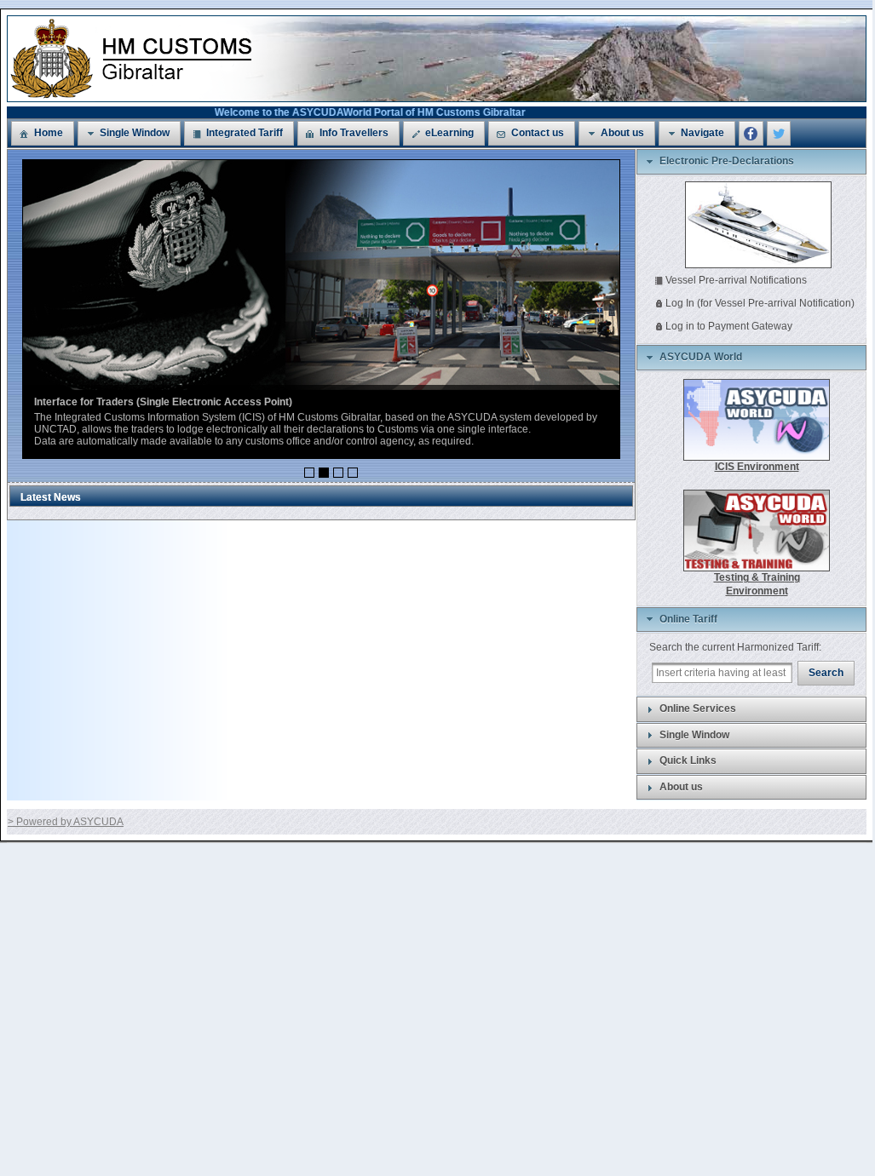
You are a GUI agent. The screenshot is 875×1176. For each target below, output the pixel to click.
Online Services (697, 708)
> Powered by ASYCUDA (66, 822)
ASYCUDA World (700, 357)
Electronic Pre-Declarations (726, 161)
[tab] (751, 162)
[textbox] (722, 673)
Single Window (694, 735)
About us (681, 787)
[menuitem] (758, 279)
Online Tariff (688, 619)
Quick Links (688, 760)
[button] (42, 133)
